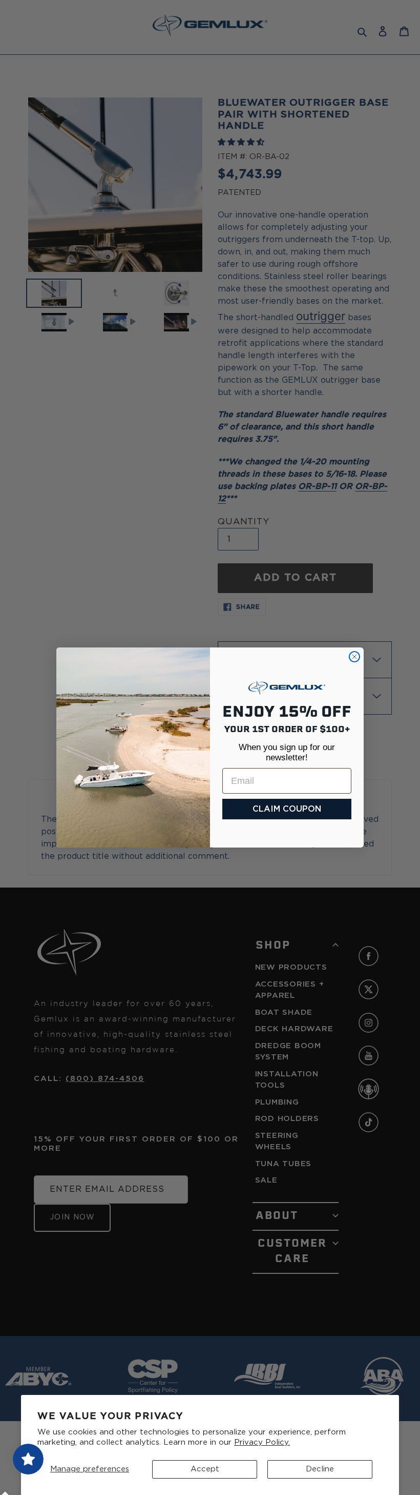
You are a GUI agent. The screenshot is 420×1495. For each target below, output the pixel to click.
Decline (320, 1469)
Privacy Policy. (262, 1442)
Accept (205, 1469)
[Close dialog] (354, 657)
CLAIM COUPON (287, 809)
